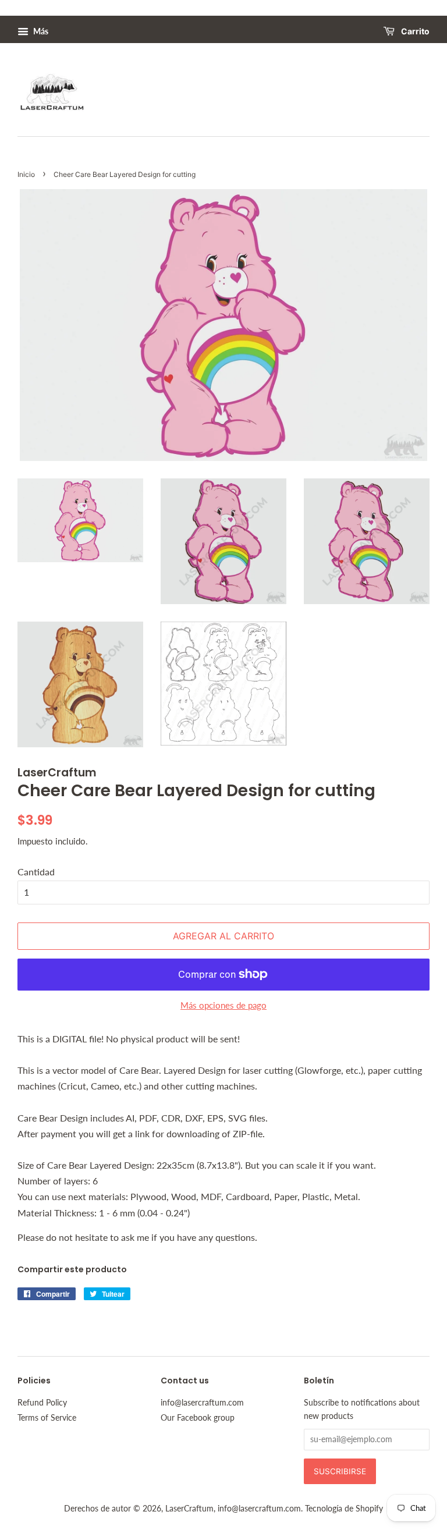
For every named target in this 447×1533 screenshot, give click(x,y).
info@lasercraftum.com (202, 1402)
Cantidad (36, 871)
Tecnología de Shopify (344, 1508)
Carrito (414, 32)
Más (39, 31)
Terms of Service (46, 1417)
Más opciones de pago (223, 1005)
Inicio (26, 174)
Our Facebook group (198, 1417)
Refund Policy (42, 1402)
